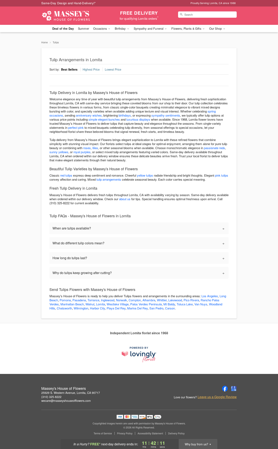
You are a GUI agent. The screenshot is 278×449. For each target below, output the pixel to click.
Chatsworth (64, 308)
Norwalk (121, 300)
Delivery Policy (176, 433)
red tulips (66, 175)
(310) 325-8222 (51, 397)
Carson (170, 308)
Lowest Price (113, 69)
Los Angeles (209, 296)
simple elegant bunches (104, 119)
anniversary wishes (89, 115)
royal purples (82, 152)
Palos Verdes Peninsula (146, 304)
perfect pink (76, 127)
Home (44, 42)
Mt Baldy (169, 304)
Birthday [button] (120, 28)
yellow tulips (145, 175)
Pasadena (79, 300)
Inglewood (107, 300)
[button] (267, 432)
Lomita (100, 304)
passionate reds (214, 148)
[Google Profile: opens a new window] (234, 388)
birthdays (125, 115)
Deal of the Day (63, 28)
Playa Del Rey (116, 308)
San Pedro (156, 308)
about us (125, 199)
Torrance (93, 300)
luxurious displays (138, 119)
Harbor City (97, 308)
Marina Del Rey (137, 308)
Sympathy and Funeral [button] (149, 28)
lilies (95, 148)
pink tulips (221, 175)
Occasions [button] (100, 28)
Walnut (89, 304)
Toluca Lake (185, 304)
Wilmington (81, 308)
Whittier (162, 300)
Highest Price (91, 69)
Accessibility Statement (150, 433)
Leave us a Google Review (217, 397)
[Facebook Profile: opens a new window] (225, 388)
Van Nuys (200, 304)
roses (87, 148)
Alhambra (148, 300)
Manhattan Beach (72, 304)
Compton (135, 300)
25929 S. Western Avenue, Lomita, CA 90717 (70, 393)
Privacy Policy (124, 433)
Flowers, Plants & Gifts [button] (186, 28)
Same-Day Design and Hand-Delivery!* (68, 3)
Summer (83, 28)
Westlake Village (118, 304)
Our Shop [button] (216, 28)
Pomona (65, 300)
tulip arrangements (108, 179)
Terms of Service (103, 433)
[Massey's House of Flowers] (70, 16)
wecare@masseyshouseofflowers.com (66, 401)
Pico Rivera (191, 300)
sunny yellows (58, 152)
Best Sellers (69, 69)
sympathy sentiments (165, 115)
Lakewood (175, 300)
